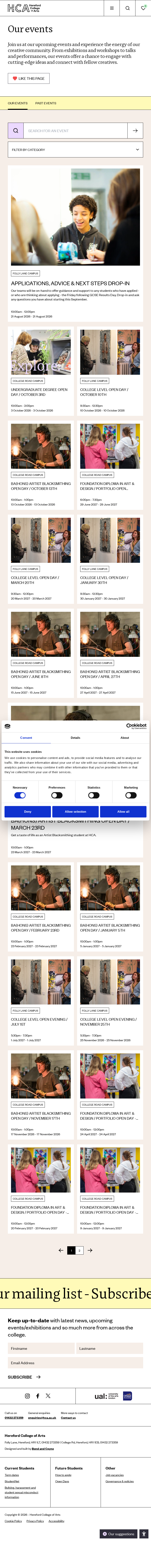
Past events (45, 103)
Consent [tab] (26, 737)
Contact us (68, 1418)
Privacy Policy (35, 1521)
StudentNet (12, 1481)
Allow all (123, 811)
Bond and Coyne (43, 1449)
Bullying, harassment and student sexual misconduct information (21, 1492)
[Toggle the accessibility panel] (144, 1534)
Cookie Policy (13, 1521)
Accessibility (56, 1521)
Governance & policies (120, 1481)
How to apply (63, 1475)
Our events (18, 103)
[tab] (112, 8)
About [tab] (125, 737)
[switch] (57, 795)
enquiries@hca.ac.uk (42, 1418)
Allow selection (75, 811)
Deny (27, 811)
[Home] (24, 8)
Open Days (62, 1481)
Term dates (12, 1475)
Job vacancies (115, 1475)
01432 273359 (14, 1418)
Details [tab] (75, 737)
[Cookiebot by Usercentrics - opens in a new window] (129, 726)
